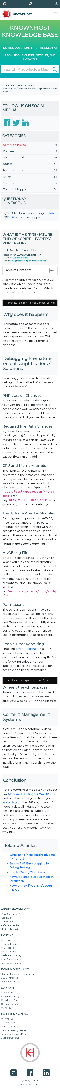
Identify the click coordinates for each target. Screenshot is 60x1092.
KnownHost (11, 802)
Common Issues (25, 85)
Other (7, 176)
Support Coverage (11, 1037)
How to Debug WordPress (27, 872)
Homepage (8, 85)
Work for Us (7, 1018)
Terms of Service (10, 1026)
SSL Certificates (9, 977)
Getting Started (13, 157)
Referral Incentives (10, 925)
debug (12, 261)
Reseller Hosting (9, 944)
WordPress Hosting (11, 959)
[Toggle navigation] (55, 14)
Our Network (8, 921)
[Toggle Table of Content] (50, 270)
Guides (7, 163)
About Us (6, 918)
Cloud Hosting (8, 951)
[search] (54, 69)
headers (21, 261)
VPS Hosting (7, 948)
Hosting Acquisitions (11, 929)
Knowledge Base (10, 1000)
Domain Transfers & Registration (18, 974)
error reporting (26, 648)
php (29, 261)
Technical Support (15, 189)
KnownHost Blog (10, 996)
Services (8, 183)
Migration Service (10, 981)
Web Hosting (8, 940)
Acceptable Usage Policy (14, 1034)
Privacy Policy (8, 1022)
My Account (7, 1007)
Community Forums (11, 1004)
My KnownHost (13, 170)
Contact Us (7, 992)
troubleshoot (39, 261)
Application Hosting (11, 963)
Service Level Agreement (14, 1030)
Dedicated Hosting (11, 955)
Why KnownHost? (10, 914)
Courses (8, 151)
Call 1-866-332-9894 (14, 1014)
